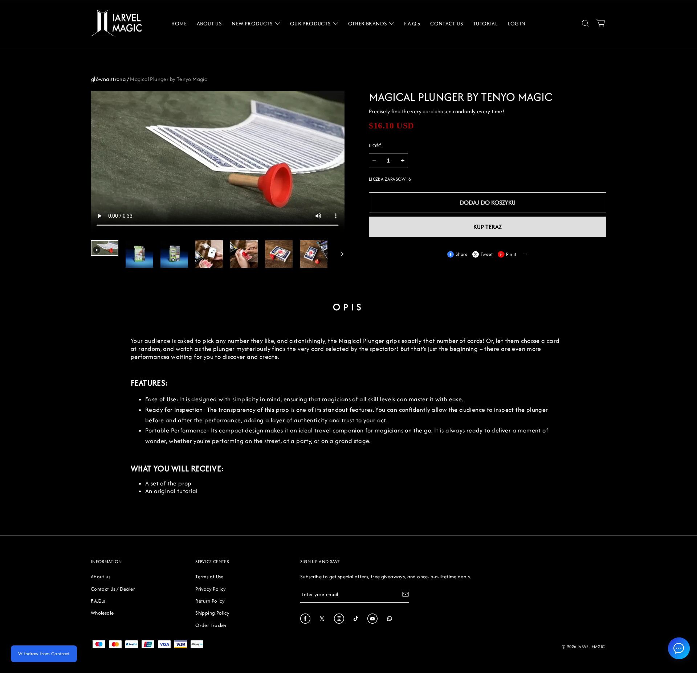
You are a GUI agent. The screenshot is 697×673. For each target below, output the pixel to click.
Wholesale (102, 612)
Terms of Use (209, 576)
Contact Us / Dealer (113, 588)
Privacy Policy (210, 588)
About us (100, 576)
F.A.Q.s (98, 600)
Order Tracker (211, 625)
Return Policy (210, 600)
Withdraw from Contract (44, 653)
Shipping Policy (212, 612)
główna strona (108, 79)
